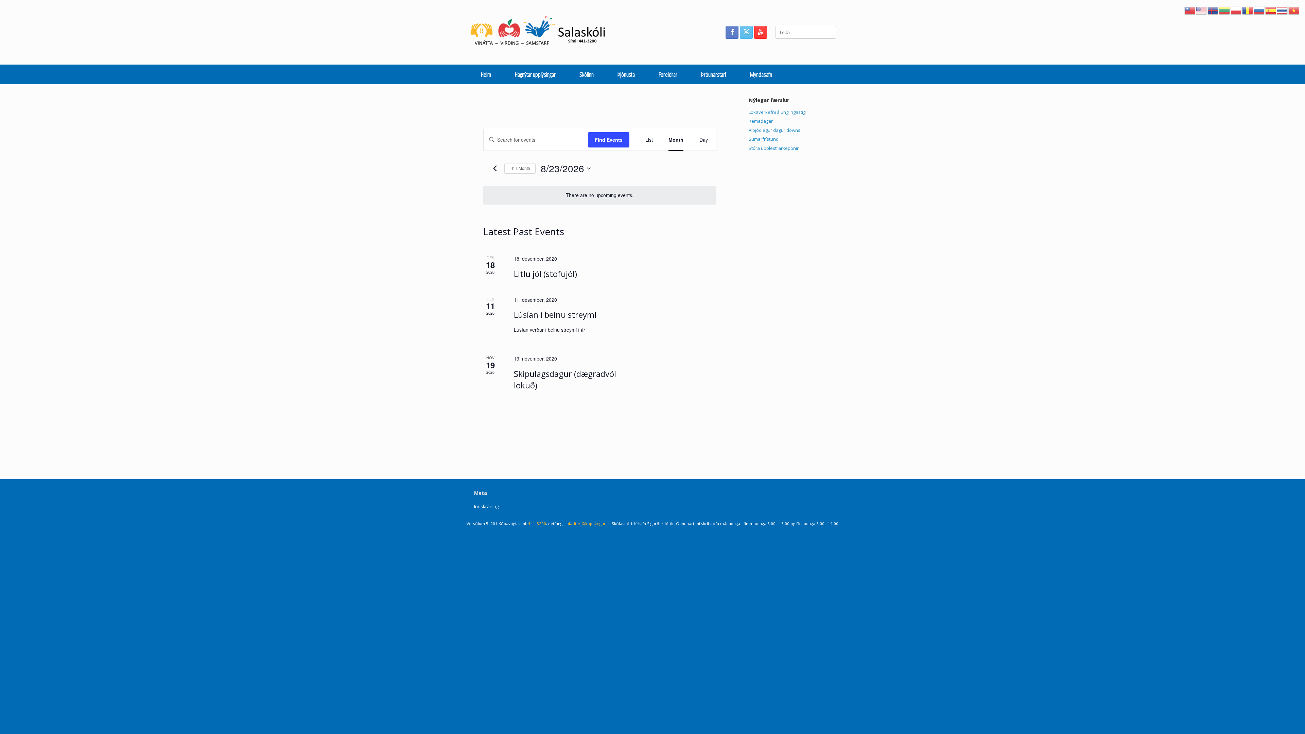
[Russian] (1259, 10)
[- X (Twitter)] (746, 32)
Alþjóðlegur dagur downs (774, 130)
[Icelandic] (1213, 10)
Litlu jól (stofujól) (545, 273)
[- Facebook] (732, 32)
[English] (1201, 10)
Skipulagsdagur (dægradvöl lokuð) (565, 379)
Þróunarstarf (713, 74)
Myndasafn (761, 74)
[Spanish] (1271, 10)
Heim (486, 74)
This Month (520, 168)
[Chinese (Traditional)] (1190, 10)
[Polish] (1236, 10)
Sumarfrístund (764, 139)
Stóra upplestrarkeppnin (774, 148)
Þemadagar (761, 121)
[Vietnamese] (1294, 10)
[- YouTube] (760, 32)
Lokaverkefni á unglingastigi (777, 112)
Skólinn (586, 74)
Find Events (609, 139)
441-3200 (537, 523)
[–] (541, 32)
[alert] (599, 195)
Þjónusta (626, 74)
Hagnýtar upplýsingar (535, 74)
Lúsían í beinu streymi (555, 314)
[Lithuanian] (1225, 10)
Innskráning (486, 506)
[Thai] (1282, 10)
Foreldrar (668, 74)
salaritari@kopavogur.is (587, 523)
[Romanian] (1248, 10)
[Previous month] (495, 168)
